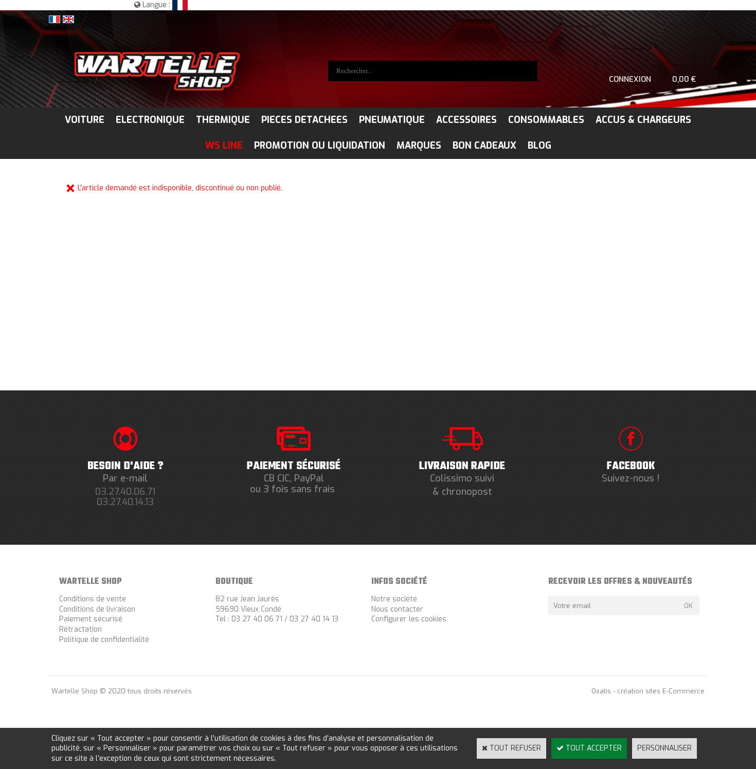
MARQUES (419, 145)
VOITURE (84, 120)
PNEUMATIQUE (392, 120)
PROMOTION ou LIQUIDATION (319, 145)
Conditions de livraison (97, 609)
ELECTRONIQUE (150, 120)
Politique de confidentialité (104, 640)
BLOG (539, 145)
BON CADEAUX (484, 145)
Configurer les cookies (408, 619)
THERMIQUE (223, 120)
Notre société (394, 599)
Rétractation (80, 629)
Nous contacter (397, 609)
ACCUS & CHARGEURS (643, 120)
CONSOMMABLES (546, 120)
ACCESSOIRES (466, 120)
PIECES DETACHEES (304, 120)
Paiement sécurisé (90, 619)
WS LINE (224, 145)
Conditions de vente (92, 599)
